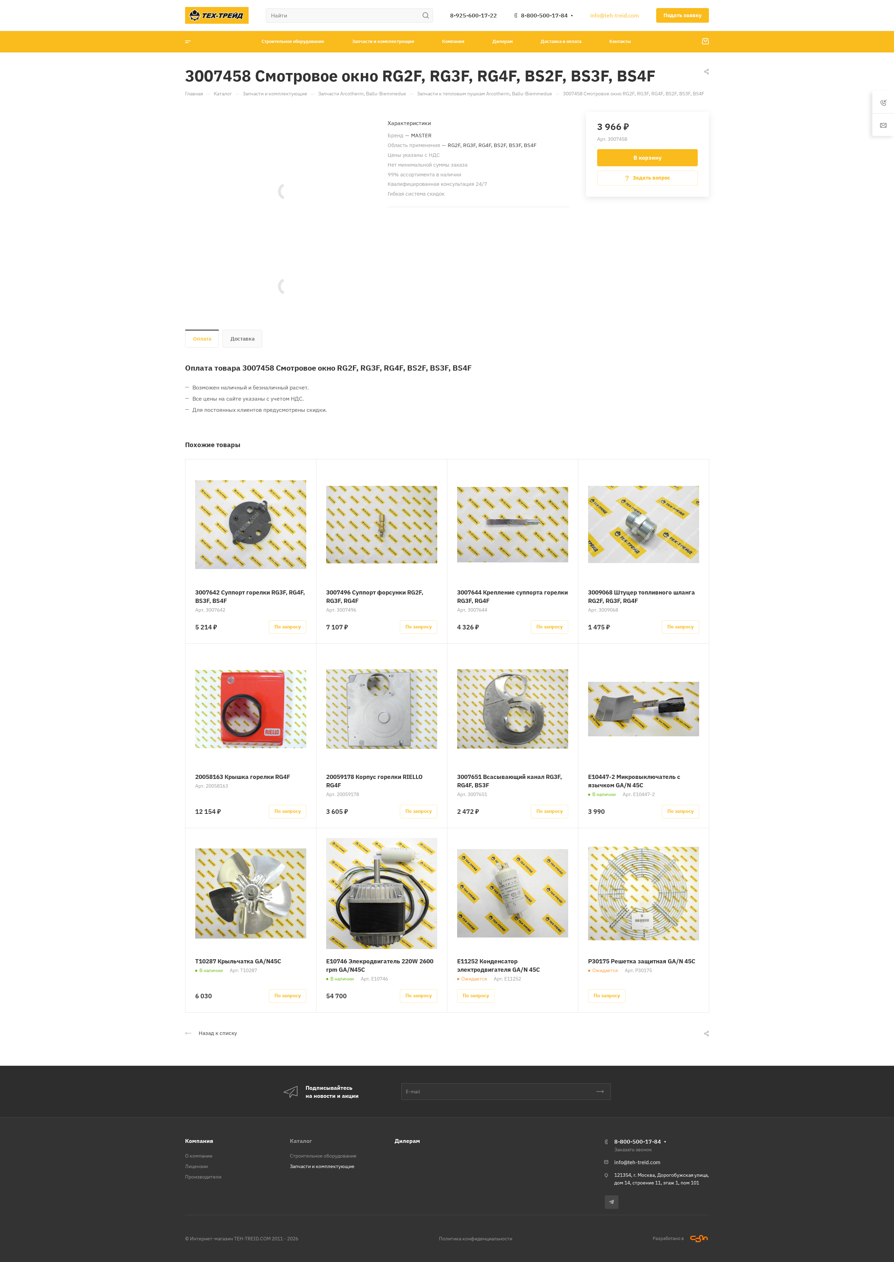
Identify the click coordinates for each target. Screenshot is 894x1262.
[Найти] (427, 15)
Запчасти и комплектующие (322, 1166)
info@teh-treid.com (614, 15)
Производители (203, 1177)
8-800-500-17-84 (544, 15)
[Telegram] (611, 1202)
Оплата (202, 338)
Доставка (242, 338)
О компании (198, 1156)
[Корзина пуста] (705, 41)
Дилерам (407, 1140)
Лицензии (196, 1166)
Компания (199, 1140)
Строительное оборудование (323, 1156)
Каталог (301, 1140)
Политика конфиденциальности (475, 1238)
